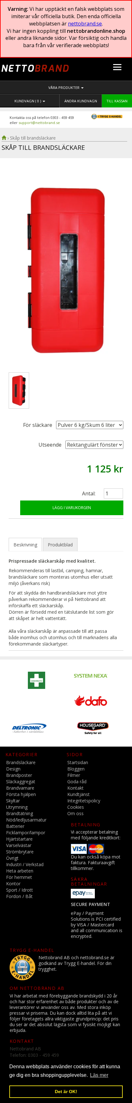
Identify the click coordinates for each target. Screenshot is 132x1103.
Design (13, 769)
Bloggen (76, 769)
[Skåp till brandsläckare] (66, 270)
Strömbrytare (20, 852)
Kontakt (75, 788)
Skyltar (13, 801)
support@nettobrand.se (39, 122)
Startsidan (77, 762)
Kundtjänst (78, 794)
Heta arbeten (19, 871)
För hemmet (19, 877)
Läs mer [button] (99, 1075)
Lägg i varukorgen (72, 507)
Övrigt (12, 858)
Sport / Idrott (19, 890)
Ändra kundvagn (80, 101)
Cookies (75, 807)
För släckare (37, 424)
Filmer (73, 775)
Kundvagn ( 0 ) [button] (28, 101)
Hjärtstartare (19, 839)
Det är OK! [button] (66, 1091)
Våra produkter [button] (64, 87)
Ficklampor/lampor (25, 832)
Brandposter (19, 775)
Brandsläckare (21, 762)
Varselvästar (18, 845)
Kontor (13, 883)
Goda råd (77, 781)
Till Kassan (117, 101)
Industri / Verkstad (25, 864)
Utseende (50, 444)
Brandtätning (19, 813)
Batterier (15, 826)
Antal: (88, 493)
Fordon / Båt (19, 896)
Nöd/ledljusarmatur (26, 820)
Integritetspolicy (83, 801)
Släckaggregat (20, 781)
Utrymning (17, 807)
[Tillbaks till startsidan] (4, 138)
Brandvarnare (20, 788)
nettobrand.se (85, 23)
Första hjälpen (21, 794)
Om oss (75, 813)
